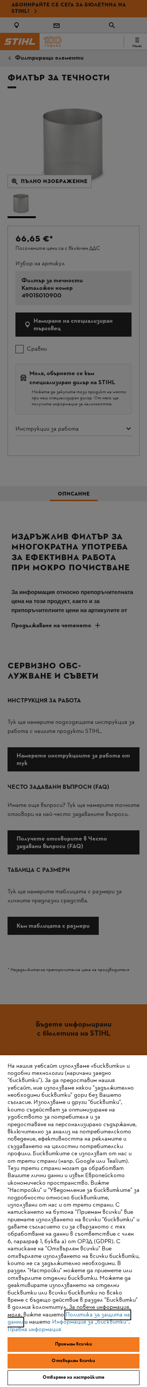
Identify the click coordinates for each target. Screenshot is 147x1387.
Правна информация (34, 1329)
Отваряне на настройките (73, 1377)
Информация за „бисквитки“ (90, 1322)
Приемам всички (73, 1344)
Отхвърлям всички (73, 1361)
